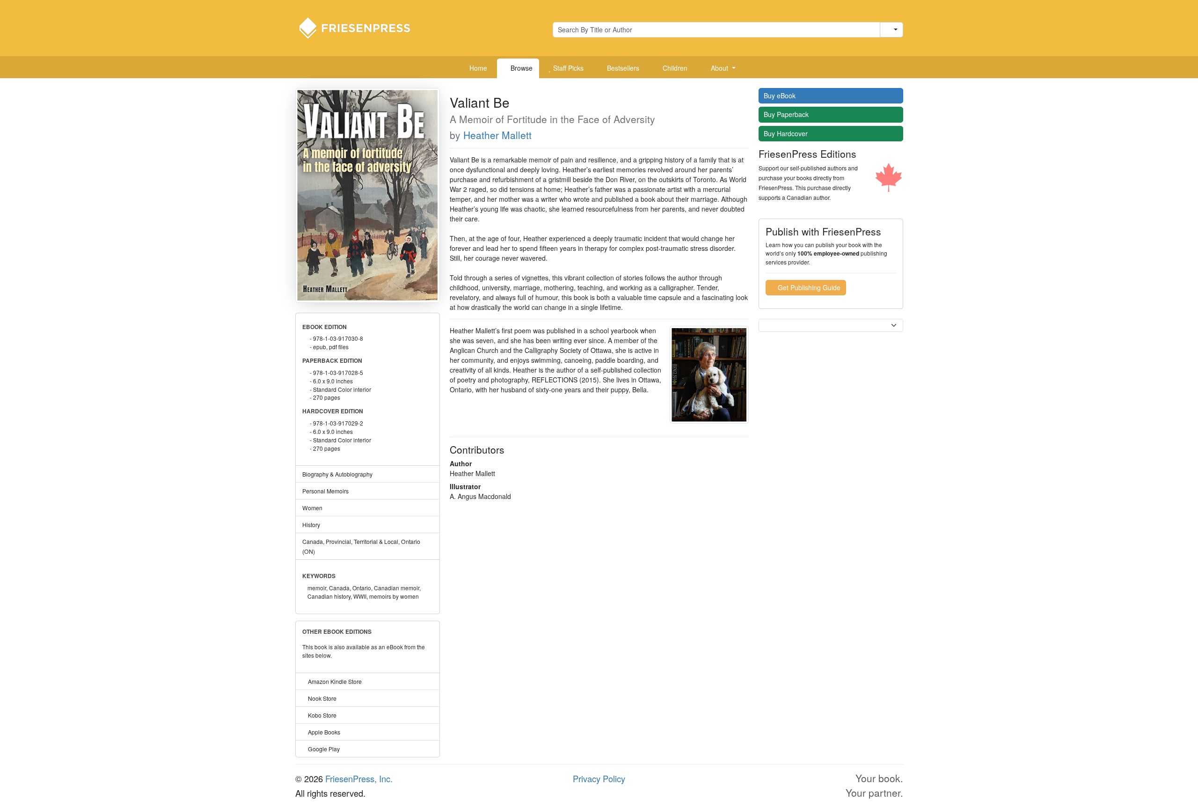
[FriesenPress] (360, 27)
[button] (719, 68)
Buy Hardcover (787, 133)
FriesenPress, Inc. (359, 778)
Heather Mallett (497, 135)
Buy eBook (780, 95)
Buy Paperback (787, 114)
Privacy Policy (599, 778)
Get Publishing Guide (808, 287)
